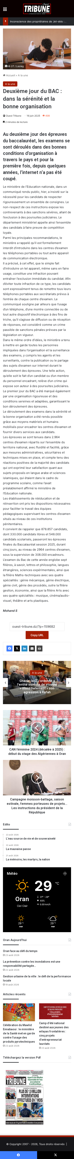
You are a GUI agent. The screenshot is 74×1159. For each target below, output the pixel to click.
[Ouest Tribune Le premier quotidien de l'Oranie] (37, 9)
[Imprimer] (39, 648)
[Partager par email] (32, 648)
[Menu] (5, 10)
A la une (23, 75)
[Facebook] (9, 648)
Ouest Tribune (13, 115)
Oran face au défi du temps (20, 951)
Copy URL (37, 635)
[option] (37, 682)
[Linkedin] (24, 648)
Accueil (10, 75)
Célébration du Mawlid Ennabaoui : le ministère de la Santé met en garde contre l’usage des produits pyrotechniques (19, 1033)
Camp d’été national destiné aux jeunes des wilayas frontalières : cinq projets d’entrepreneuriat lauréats (54, 1033)
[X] (17, 648)
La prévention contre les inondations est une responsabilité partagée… (31, 964)
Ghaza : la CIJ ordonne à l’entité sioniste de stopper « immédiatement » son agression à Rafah (37, 687)
